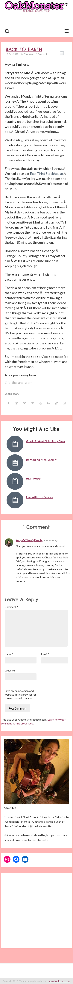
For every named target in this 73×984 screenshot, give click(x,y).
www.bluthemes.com (59, 981)
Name (9, 654)
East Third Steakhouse (46, 173)
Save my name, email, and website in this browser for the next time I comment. (20, 694)
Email (45, 654)
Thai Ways (29, 54)
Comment (11, 606)
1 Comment (41, 54)
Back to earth (24, 49)
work (28, 382)
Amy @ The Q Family (29, 540)
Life (21, 54)
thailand (18, 382)
